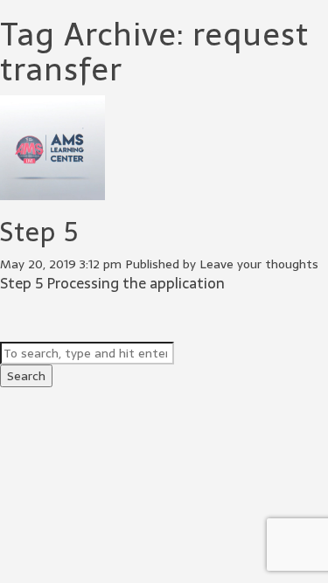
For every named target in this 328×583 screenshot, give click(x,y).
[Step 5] (52, 191)
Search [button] (26, 375)
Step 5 (39, 232)
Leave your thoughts (258, 264)
